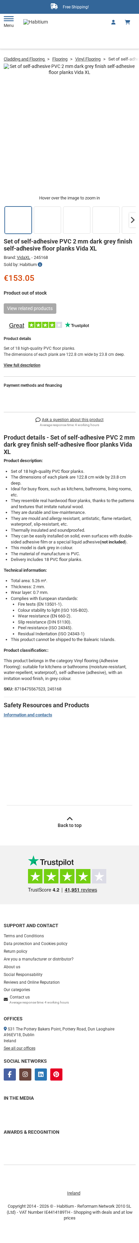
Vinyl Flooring (88, 59)
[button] (132, 220)
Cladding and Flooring (25, 59)
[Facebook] (10, 1074)
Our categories (17, 989)
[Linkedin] (41, 1074)
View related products (30, 308)
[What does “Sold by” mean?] (40, 265)
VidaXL (23, 257)
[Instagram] (25, 1074)
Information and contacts (28, 714)
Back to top (70, 825)
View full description (22, 365)
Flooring (59, 59)
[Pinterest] (56, 1074)
